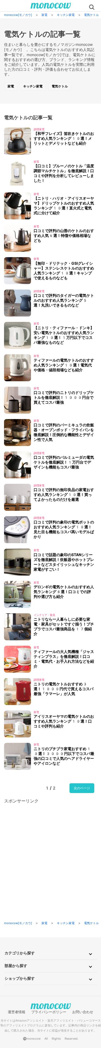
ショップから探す (20, 978)
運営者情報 (16, 1012)
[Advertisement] (50, 854)
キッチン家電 (33, 86)
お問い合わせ (82, 1012)
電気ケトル (60, 86)
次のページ (82, 788)
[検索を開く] (91, 7)
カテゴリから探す (20, 953)
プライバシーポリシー (48, 1012)
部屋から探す (16, 966)
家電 (11, 86)
